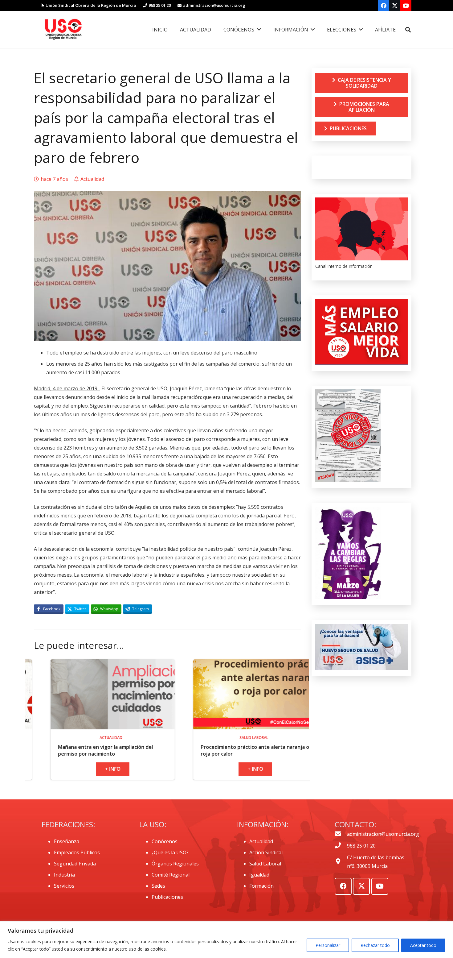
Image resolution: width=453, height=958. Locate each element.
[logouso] (63, 29)
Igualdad (259, 874)
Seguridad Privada (75, 863)
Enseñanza (66, 841)
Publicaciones (167, 897)
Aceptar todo (423, 945)
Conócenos (165, 841)
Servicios (64, 885)
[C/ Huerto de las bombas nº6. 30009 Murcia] (341, 861)
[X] (394, 5)
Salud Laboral (265, 863)
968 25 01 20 (361, 845)
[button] (408, 30)
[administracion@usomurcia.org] (341, 834)
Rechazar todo (375, 945)
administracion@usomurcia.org (383, 834)
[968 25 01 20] (341, 845)
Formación (261, 885)
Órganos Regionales (175, 863)
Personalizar (328, 945)
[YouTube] (405, 5)
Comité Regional (171, 874)
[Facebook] (383, 5)
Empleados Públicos (77, 852)
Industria (64, 874)
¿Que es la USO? (170, 852)
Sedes (158, 885)
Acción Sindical (266, 852)
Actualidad (261, 841)
